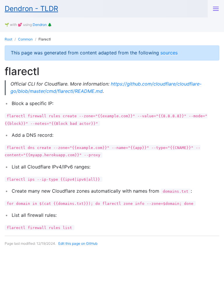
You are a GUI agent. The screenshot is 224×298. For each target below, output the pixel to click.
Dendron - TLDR (31, 8)
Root (8, 39)
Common (25, 39)
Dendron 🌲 (42, 24)
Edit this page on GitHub (77, 243)
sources (169, 53)
